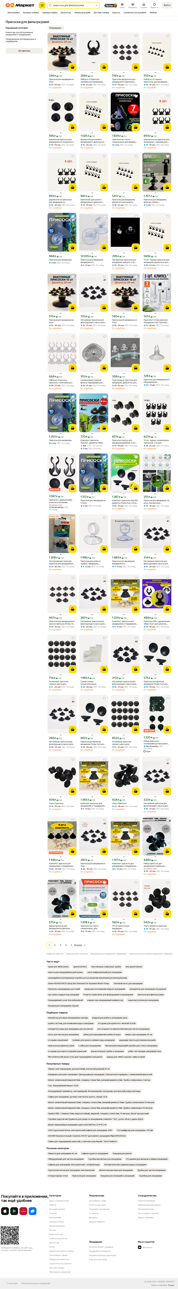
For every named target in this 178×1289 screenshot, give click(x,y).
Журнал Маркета (96, 1222)
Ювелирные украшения (60, 1272)
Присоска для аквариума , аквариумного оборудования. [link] (92, 261)
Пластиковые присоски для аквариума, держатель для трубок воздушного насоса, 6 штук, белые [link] (124, 381)
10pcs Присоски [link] (56, 803)
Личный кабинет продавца (101, 1247)
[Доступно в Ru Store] (32, 1214)
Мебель (52, 1205)
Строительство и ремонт (60, 1263)
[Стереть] (96, 5)
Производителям (146, 1209)
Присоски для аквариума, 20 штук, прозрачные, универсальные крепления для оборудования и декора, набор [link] (157, 501)
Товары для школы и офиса (61, 1251)
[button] (56, 28)
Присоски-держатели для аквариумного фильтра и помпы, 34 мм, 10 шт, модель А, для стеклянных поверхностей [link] (125, 80)
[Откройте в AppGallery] (23, 1214)
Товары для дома (57, 1226)
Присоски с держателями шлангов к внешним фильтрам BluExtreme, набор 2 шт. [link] (61, 501)
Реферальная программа (149, 1205)
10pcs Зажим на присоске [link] (155, 926)
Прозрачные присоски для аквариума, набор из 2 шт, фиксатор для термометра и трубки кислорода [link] (125, 261)
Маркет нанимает (146, 1217)
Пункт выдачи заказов (148, 1213)
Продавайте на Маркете (100, 1251)
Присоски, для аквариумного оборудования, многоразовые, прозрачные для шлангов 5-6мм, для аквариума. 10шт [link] (157, 380)
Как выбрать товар (97, 1201)
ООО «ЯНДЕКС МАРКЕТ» (163, 1281)
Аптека (52, 1230)
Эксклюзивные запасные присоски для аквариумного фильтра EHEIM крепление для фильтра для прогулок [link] (61, 562)
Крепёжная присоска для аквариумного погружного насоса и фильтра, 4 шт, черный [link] (61, 140)
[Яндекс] (171, 1285)
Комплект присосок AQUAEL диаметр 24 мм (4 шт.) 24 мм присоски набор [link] (125, 501)
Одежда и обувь (56, 1222)
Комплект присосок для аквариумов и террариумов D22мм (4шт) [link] (61, 864)
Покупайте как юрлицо (99, 1209)
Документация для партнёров (102, 1255)
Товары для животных (59, 1259)
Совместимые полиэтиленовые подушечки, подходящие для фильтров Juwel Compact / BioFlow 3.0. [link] (94, 682)
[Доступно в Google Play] (14, 1214)
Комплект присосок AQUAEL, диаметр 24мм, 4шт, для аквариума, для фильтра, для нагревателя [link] (92, 441)
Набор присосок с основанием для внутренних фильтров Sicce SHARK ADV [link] (157, 742)
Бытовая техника (57, 1209)
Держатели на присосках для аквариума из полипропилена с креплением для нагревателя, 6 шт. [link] (60, 201)
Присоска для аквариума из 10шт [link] (61, 80)
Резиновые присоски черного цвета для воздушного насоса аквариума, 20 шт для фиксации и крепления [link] (59, 682)
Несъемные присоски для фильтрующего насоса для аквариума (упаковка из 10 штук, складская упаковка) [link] (156, 562)
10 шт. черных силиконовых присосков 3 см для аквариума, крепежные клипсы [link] (156, 441)
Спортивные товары (58, 1255)
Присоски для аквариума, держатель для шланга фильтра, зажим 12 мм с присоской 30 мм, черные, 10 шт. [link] (124, 201)
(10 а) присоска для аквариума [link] (120, 927)
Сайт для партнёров (98, 1259)
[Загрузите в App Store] (5, 1214)
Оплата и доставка (97, 1205)
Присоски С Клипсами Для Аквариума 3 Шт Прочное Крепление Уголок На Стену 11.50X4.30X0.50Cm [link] (156, 321)
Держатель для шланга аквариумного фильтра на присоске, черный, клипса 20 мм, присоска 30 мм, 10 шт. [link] (94, 140)
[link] (58, 966)
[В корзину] (72, 67)
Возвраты (93, 1217)
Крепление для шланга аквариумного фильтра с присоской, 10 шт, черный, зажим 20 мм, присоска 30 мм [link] (93, 201)
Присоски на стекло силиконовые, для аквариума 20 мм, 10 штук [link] (92, 927)
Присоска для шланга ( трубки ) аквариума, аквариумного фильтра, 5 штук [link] (92, 562)
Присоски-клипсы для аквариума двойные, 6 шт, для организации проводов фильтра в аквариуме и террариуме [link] (124, 441)
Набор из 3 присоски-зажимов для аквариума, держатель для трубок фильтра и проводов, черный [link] (94, 80)
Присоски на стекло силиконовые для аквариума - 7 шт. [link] (125, 140)
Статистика (12, 1283)
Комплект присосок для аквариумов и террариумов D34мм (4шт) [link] (124, 622)
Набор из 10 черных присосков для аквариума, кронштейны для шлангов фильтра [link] (155, 80)
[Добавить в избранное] (73, 36)
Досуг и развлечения (59, 1201)
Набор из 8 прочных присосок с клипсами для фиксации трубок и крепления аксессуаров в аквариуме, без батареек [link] (60, 381)
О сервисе (93, 1213)
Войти (167, 5)
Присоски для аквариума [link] (60, 260)
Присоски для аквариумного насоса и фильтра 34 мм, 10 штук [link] (62, 622)
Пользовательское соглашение (35, 1283)
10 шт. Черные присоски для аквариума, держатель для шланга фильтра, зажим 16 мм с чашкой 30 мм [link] (156, 261)
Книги (52, 1247)
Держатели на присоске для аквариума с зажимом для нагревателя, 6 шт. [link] (156, 140)
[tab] (13, 12)
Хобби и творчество (58, 1238)
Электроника (55, 1217)
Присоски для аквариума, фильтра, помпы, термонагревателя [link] (155, 201)
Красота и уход (56, 1234)
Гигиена (52, 1213)
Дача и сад (54, 1243)
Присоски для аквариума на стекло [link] (93, 501)
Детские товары (56, 1268)
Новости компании (146, 1201)
